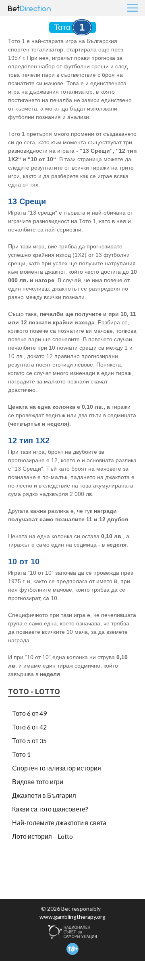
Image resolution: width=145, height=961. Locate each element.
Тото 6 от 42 (29, 727)
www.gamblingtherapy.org (72, 916)
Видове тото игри (37, 781)
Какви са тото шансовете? (50, 809)
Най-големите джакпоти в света (59, 822)
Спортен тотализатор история (56, 768)
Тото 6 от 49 (29, 713)
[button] (132, 8)
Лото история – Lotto (42, 836)
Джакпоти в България (44, 795)
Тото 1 (21, 754)
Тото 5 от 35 (29, 740)
